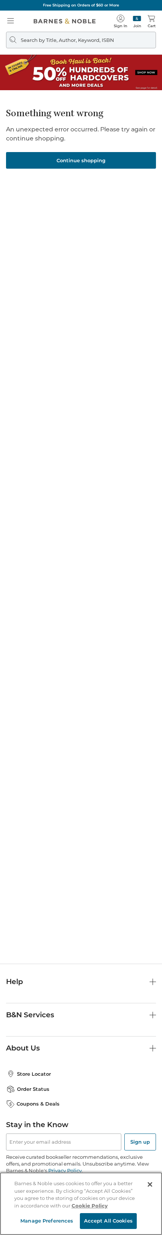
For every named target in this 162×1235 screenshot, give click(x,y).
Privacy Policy (65, 1170)
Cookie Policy (90, 1206)
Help (14, 981)
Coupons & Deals (38, 1104)
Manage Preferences (46, 1221)
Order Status (33, 1089)
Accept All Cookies (108, 1221)
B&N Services (30, 1014)
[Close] (150, 1184)
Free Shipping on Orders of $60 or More (81, 5)
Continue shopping (81, 160)
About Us (23, 1048)
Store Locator (34, 1074)
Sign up (140, 1142)
